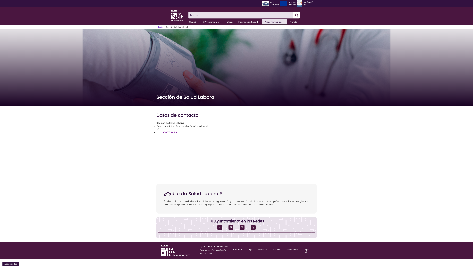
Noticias (229, 22)
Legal (250, 249)
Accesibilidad (292, 249)
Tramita (293, 22)
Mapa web (306, 250)
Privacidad (262, 249)
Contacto (237, 249)
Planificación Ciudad (248, 22)
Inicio (160, 27)
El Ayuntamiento (211, 22)
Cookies (276, 249)
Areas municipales (274, 22)
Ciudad (192, 22)
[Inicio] (177, 16)
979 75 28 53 (170, 132)
